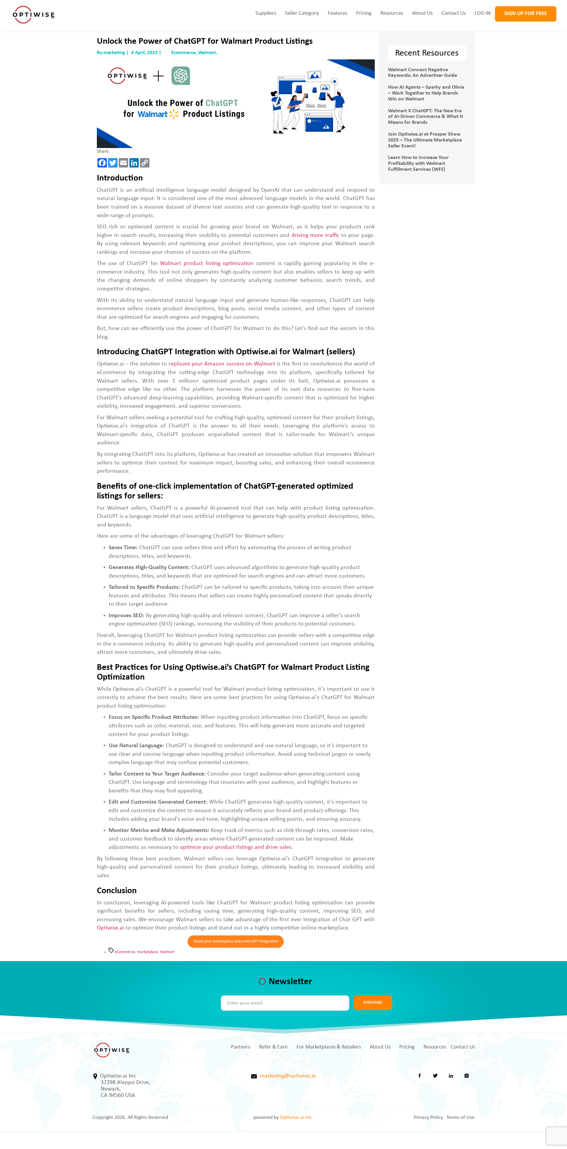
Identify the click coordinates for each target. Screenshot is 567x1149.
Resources (391, 13)
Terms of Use (461, 1117)
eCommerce (125, 952)
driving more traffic (315, 235)
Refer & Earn (273, 1047)
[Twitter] (435, 1077)
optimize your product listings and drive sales (235, 847)
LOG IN (483, 13)
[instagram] (466, 1077)
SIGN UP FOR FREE (525, 14)
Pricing (364, 13)
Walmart (167, 952)
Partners (240, 1047)
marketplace (147, 952)
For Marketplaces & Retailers (328, 1047)
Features (337, 13)
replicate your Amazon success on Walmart (222, 364)
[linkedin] (451, 1077)
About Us (422, 13)
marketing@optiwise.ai (286, 1076)
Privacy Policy (428, 1117)
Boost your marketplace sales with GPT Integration (236, 941)
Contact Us (453, 13)
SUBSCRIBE (372, 1002)
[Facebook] (420, 1077)
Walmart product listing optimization (207, 263)
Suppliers (265, 13)
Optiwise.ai (110, 928)
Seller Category (302, 13)
